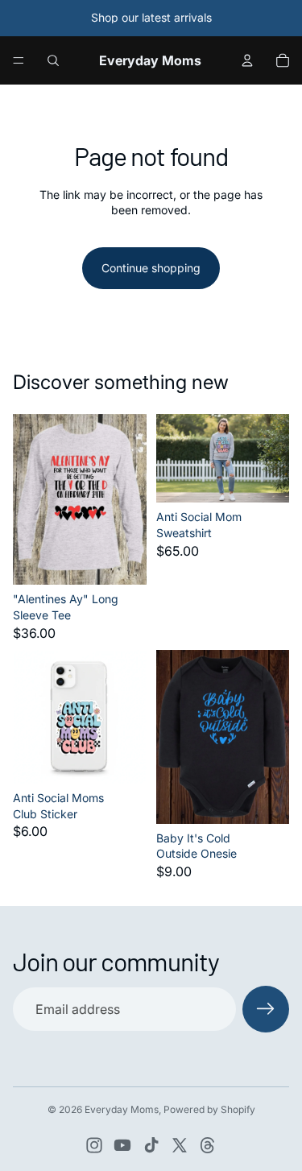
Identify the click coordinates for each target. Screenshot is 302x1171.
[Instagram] (94, 1145)
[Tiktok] (151, 1145)
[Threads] (207, 1145)
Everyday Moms (122, 1109)
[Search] (53, 60)
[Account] (247, 60)
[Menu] (18, 60)
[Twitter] (179, 1145)
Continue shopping (151, 268)
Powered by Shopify (209, 1109)
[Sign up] (265, 1009)
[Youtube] (122, 1145)
